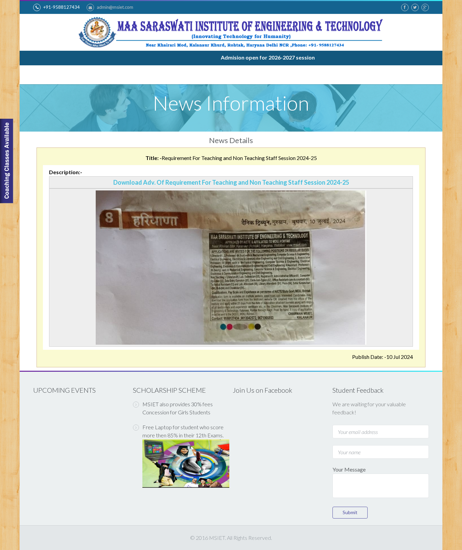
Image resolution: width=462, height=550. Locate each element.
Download (340, 74)
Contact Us (404, 74)
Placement (241, 74)
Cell (270, 74)
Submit (350, 512)
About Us (72, 74)
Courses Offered (117, 74)
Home (42, 74)
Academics (163, 74)
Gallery (373, 74)
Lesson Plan (301, 74)
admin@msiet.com (115, 7)
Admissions (202, 74)
